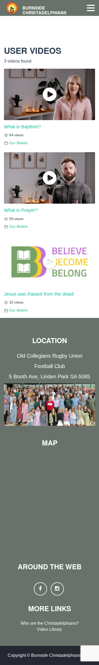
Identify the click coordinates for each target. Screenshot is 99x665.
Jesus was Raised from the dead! (39, 294)
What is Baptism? (22, 126)
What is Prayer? (21, 210)
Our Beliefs (18, 143)
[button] (91, 8)
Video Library (49, 629)
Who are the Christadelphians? (50, 623)
